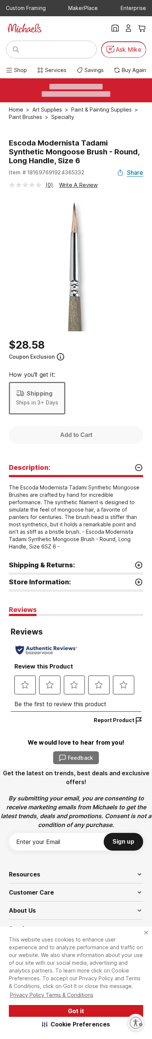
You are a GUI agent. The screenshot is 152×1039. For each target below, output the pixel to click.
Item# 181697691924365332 (47, 172)
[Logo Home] (24, 28)
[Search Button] (16, 49)
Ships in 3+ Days (37, 402)
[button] (76, 1024)
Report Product (114, 720)
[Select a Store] (115, 28)
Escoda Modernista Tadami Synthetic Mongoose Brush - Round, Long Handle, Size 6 (74, 152)
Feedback (80, 758)
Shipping (39, 393)
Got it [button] (76, 1011)
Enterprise (133, 8)
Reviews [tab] (23, 610)
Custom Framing (26, 8)
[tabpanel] (76, 666)
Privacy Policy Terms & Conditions (51, 995)
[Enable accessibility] (136, 1023)
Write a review (78, 184)
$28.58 (27, 345)
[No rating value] (27, 185)
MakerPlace (83, 8)
